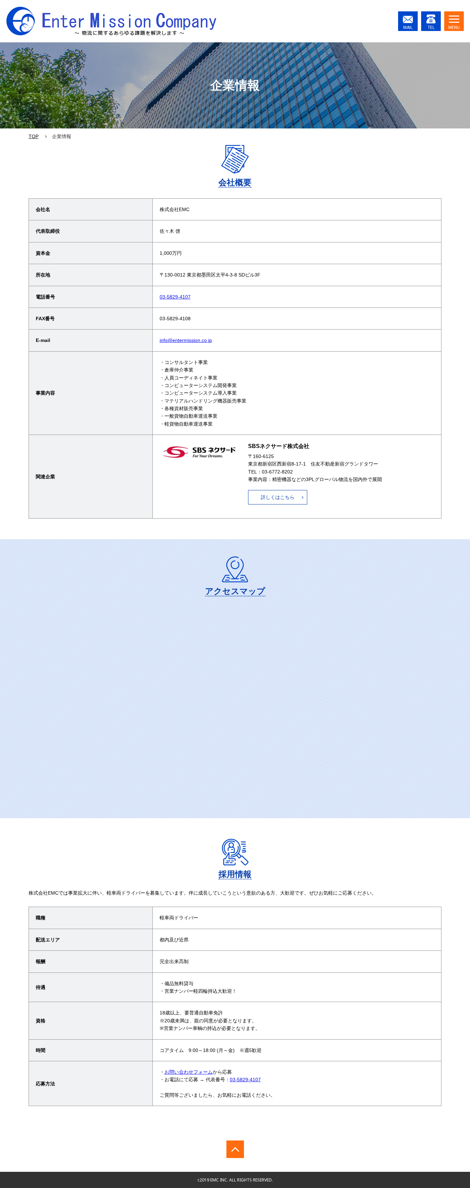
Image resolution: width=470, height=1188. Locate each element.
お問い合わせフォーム (188, 1072)
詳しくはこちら (278, 497)
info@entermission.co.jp (186, 340)
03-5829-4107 (175, 297)
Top (34, 136)
